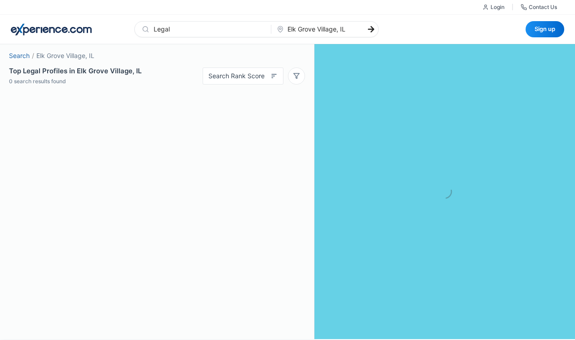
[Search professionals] (371, 29)
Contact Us (543, 7)
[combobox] (208, 29)
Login (497, 7)
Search (19, 55)
